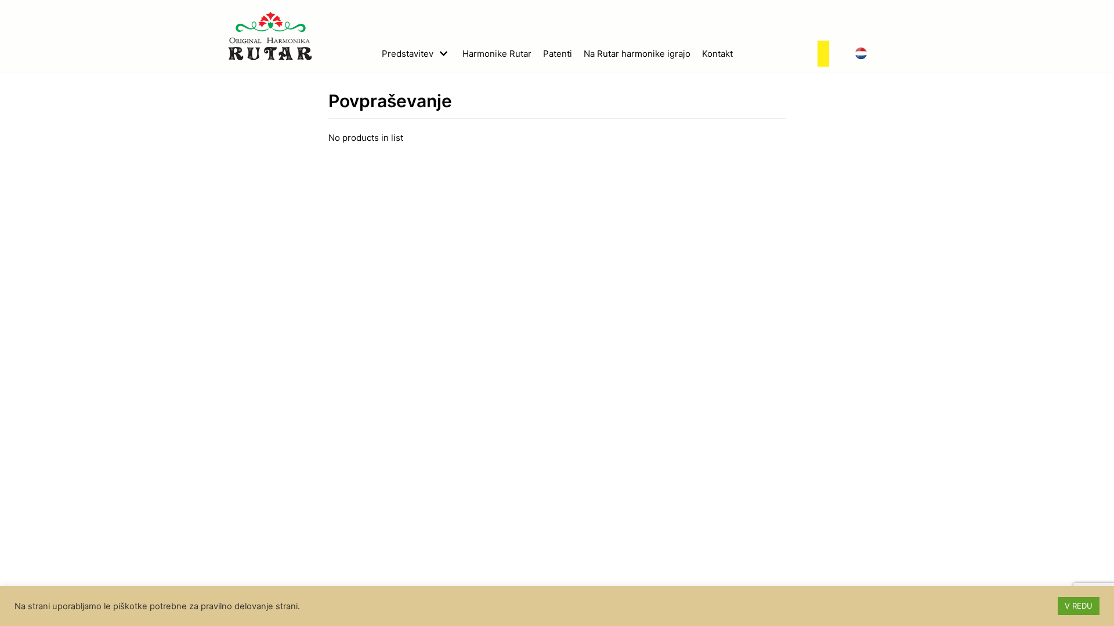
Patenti (557, 53)
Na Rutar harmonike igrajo (637, 53)
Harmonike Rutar (496, 53)
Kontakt (717, 53)
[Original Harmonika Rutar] (269, 36)
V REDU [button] (1079, 605)
